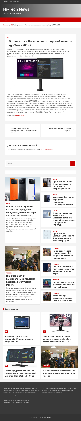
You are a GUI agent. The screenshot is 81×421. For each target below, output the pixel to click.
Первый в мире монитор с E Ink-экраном (59, 130)
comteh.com (19, 116)
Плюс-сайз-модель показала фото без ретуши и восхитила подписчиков (63, 254)
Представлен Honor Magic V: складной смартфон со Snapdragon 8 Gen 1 (62, 185)
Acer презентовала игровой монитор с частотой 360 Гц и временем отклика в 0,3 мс (57, 339)
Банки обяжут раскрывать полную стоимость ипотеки (62, 298)
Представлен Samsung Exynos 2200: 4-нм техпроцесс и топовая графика (63, 237)
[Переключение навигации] (6, 19)
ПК (8, 37)
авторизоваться (47, 149)
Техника (9, 273)
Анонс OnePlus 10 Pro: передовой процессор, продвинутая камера (63, 201)
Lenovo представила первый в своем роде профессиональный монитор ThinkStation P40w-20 (20, 373)
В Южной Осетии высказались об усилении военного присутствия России (59, 373)
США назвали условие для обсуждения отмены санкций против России (23, 131)
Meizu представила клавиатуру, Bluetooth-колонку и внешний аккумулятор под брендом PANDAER (64, 219)
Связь (8, 203)
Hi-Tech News (16, 9)
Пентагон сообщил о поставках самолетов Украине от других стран (63, 270)
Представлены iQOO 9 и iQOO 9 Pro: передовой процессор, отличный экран (21, 209)
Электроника (11, 309)
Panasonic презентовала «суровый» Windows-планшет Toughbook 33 (19, 339)
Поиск (72, 163)
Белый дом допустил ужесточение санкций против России (64, 284)
